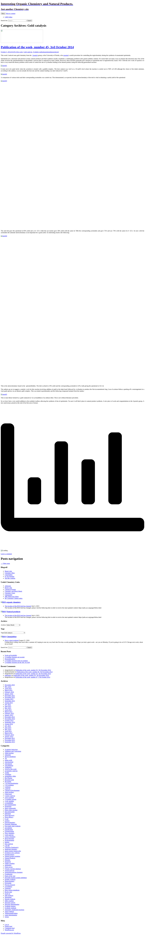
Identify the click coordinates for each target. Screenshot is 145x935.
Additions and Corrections (13, 751)
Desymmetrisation (10, 805)
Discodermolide (10, 812)
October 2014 (9, 720)
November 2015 (10, 697)
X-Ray (7, 917)
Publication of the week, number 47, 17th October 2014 (32, 677)
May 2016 (8, 687)
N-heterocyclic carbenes (12, 853)
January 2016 (9, 694)
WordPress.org (9, 930)
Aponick (35, 55)
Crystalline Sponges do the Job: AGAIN (17, 662)
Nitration (7, 860)
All (6, 758)
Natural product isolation (12, 856)
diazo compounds (10, 808)
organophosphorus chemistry (14, 872)
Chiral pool (8, 794)
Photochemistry (9, 881)
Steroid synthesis (10, 899)
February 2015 (9, 713)
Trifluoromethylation (11, 913)
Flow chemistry (9, 833)
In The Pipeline (9, 576)
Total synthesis (9, 911)
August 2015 (9, 703)
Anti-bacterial (9, 762)
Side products (9, 895)
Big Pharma (8, 778)
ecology (7, 821)
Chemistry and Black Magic (13, 591)
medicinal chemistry (11, 849)
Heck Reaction (9, 838)
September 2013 (10, 742)
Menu (3, 13)
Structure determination (12, 904)
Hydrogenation (9, 840)
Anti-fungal (8, 764)
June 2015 (8, 706)
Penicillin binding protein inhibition (16, 878)
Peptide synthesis (10, 879)
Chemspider (8, 595)
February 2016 (9, 692)
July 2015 (8, 704)
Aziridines (8, 774)
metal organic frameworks (13, 851)
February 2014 (9, 735)
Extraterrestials (9, 831)
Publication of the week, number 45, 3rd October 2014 (37, 47)
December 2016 (10, 685)
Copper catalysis (10, 796)
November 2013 (10, 740)
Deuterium (8, 806)
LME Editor (8, 17)
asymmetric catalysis (11, 771)
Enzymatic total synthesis (12, 826)
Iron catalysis (9, 844)
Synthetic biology (10, 906)
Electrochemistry (10, 822)
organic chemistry (13, 602)
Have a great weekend (12, 640)
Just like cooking (10, 578)
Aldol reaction (9, 753)
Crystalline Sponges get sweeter (15, 657)
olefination (8, 865)
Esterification (9, 829)
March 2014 (8, 733)
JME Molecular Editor (12, 596)
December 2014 (10, 717)
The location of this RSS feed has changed (18, 606)
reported (65, 55)
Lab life (7, 845)
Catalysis (7, 789)
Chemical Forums (10, 589)
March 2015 (8, 711)
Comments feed (9, 928)
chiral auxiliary (9, 792)
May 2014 (8, 729)
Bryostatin (8, 781)
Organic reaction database (13, 869)
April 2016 (8, 688)
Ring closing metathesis (12, 890)
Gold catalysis (27, 52)
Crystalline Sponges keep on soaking (16, 661)
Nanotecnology (9, 854)
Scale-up (7, 894)
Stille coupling (9, 901)
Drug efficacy (9, 817)
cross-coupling (9, 797)
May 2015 (8, 708)
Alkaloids (8, 755)
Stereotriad (8, 897)
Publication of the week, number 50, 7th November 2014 (33, 670)
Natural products (13, 612)
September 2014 (10, 722)
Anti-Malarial (9, 765)
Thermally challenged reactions (14, 910)
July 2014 (8, 726)
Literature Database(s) (11, 847)
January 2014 (9, 736)
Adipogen (8, 586)
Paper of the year (10, 876)
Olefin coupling (9, 863)
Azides (7, 772)
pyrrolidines (8, 886)
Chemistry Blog (10, 573)
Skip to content (10, 13)
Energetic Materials (11, 824)
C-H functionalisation (11, 783)
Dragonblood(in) (10, 659)
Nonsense (8, 861)
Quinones (8, 888)
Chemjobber (8, 575)
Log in (7, 924)
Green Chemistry (10, 837)
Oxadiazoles (8, 874)
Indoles (7, 842)
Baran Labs (8, 571)
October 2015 (9, 699)
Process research (10, 885)
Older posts (5, 563)
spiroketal (47, 52)
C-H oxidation (9, 785)
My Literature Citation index (13, 598)
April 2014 (8, 731)
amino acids (8, 760)
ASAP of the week (17, 52)
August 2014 (9, 724)
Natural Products (10, 858)
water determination (11, 915)
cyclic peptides (9, 801)
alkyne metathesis (10, 756)
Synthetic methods (38, 52)
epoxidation (8, 828)
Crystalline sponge (10, 799)
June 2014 (8, 727)
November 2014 (10, 719)
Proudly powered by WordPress (11, 933)
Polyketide (8, 883)
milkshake (8, 675)
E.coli (6, 819)
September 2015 (10, 701)
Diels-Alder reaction (11, 810)
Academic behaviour (11, 749)
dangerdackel (55, 52)
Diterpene (8, 813)
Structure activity (10, 902)
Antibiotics (8, 767)
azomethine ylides (10, 776)
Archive (3, 625)
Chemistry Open (10, 593)
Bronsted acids (9, 780)
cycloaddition (9, 803)
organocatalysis (9, 870)
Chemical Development (12, 790)
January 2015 (9, 715)
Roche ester (8, 892)
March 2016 (8, 690)
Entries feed (8, 926)
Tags (2, 633)
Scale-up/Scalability (11, 655)
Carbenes (8, 787)
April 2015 (8, 710)
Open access (9, 867)
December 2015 (10, 695)
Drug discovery (9, 815)
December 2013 (10, 738)
